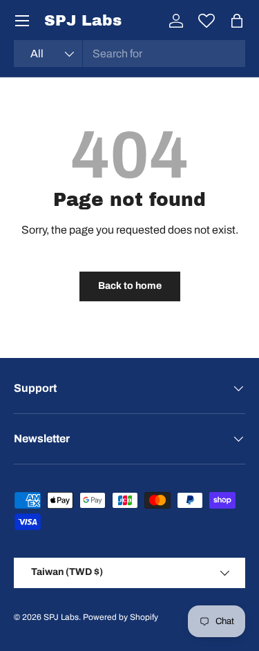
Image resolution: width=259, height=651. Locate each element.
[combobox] (129, 53)
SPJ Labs (61, 617)
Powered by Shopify (120, 617)
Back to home (130, 286)
